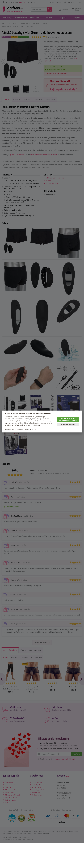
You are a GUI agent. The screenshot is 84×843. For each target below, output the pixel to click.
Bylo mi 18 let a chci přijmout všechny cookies (68, 419)
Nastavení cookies (68, 424)
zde (6, 425)
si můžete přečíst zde (29, 429)
